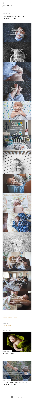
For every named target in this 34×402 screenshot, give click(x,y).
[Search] (30, 2)
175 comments (9, 356)
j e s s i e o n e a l (9, 6)
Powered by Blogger (18, 397)
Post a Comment (7, 325)
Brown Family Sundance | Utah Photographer (16, 383)
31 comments (9, 387)
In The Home (9, 317)
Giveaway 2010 (8, 353)
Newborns (14, 317)
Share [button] (4, 315)
